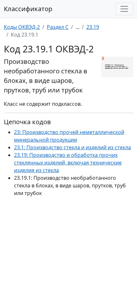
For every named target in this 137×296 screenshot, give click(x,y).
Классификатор (28, 8)
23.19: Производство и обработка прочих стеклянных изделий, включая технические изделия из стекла (68, 162)
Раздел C (57, 27)
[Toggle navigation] (124, 9)
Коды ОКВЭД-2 (22, 27)
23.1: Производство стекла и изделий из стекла (72, 147)
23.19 (92, 27)
